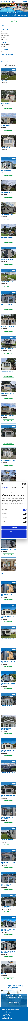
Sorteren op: (3, 65)
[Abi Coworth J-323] (8, 208)
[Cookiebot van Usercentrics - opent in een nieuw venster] (21, 484)
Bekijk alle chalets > (14, 1002)
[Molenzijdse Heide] (13, 3)
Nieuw (22, 14)
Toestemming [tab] (5, 487)
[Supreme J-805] (8, 118)
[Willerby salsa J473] (8, 386)
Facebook (5, 1018)
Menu (25, 1)
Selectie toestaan (14, 531)
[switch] (25, 514)
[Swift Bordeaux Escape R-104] (8, 721)
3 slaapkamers (22, 15)
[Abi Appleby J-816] (8, 185)
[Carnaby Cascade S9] (8, 319)
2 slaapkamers (13, 15)
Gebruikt (5, 15)
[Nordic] (8, 967)
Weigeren (14, 536)
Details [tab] (14, 487)
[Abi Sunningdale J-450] (8, 453)
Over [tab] (23, 487)
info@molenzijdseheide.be (8, 1017)
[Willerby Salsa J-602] (8, 409)
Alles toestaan (14, 527)
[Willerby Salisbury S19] (8, 565)
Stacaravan (7, 14)
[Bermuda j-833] (8, 96)
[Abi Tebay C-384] (8, 141)
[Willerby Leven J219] (8, 364)
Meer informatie (8, 86)
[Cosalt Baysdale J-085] (8, 475)
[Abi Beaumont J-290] (8, 230)
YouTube (10, 1018)
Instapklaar (15, 14)
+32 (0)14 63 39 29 (6, 1014)
